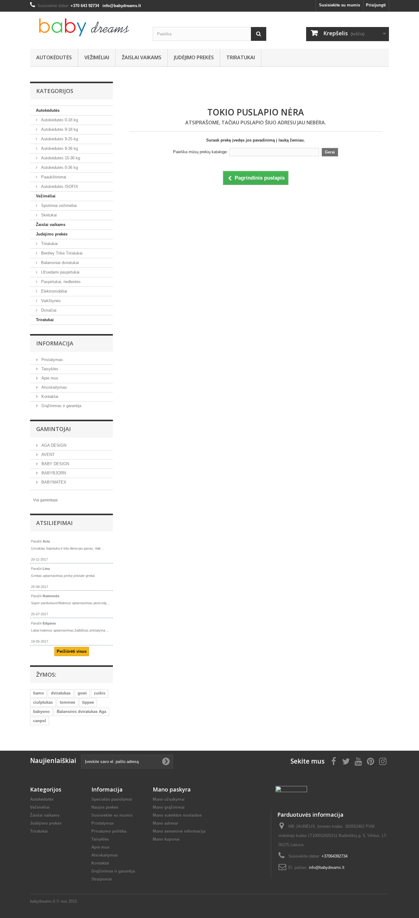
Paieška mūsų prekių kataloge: (200, 152)
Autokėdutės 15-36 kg (60, 158)
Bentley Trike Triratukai (61, 253)
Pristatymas (51, 359)
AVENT (47, 454)
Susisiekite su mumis (339, 5)
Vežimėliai (96, 57)
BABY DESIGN (54, 463)
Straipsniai (101, 879)
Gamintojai (53, 429)
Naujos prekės (104, 807)
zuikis (99, 693)
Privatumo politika (108, 831)
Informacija (54, 343)
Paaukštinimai (53, 177)
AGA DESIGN (53, 445)
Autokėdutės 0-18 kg (59, 120)
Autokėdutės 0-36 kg (59, 167)
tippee (88, 702)
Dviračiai (48, 310)
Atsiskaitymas (53, 387)
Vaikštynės (50, 300)
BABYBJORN (53, 473)
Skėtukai (48, 215)
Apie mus (49, 378)
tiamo (38, 693)
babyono (41, 711)
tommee (67, 702)
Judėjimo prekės (194, 57)
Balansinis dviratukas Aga (81, 711)
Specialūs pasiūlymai (111, 799)
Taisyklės (49, 369)
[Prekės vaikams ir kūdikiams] (87, 27)
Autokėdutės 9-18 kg (59, 129)
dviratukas (61, 693)
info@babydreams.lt (326, 867)
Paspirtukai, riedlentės (60, 281)
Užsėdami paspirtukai (59, 272)
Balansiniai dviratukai (59, 262)
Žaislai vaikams (141, 57)
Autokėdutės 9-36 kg (59, 148)
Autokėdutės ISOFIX (59, 186)
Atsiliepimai (54, 523)
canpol (39, 720)
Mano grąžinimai (169, 807)
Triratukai (240, 57)
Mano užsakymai (169, 799)
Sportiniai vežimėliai (58, 205)
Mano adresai (165, 823)
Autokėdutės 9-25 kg (59, 139)
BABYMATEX (53, 482)
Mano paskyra (172, 789)
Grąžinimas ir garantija (60, 405)
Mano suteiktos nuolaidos (177, 815)
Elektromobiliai (53, 291)
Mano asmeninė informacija (179, 831)
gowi (82, 693)
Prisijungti (376, 5)
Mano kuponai (166, 839)
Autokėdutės (54, 57)
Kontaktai (49, 396)
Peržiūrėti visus (71, 651)
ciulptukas (43, 702)
